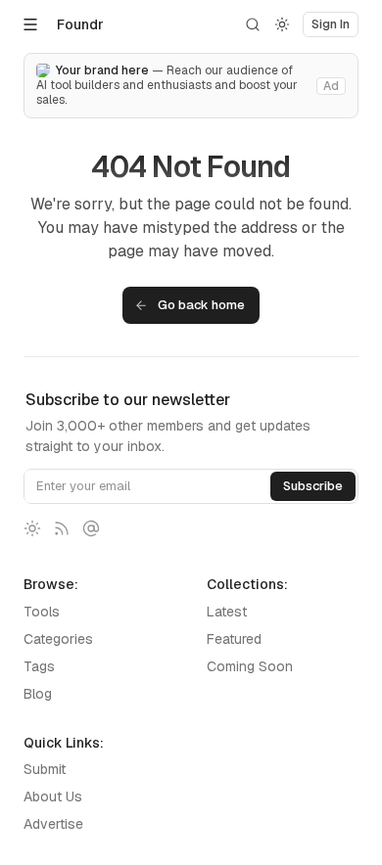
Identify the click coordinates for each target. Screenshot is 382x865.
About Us (53, 796)
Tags (39, 666)
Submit (45, 769)
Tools (42, 611)
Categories (58, 639)
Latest (227, 611)
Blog (38, 694)
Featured (234, 639)
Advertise (53, 824)
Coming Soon (250, 666)
